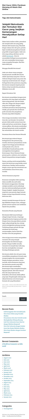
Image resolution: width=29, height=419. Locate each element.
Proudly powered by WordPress (14, 416)
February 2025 (8, 395)
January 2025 (8, 397)
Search (4, 296)
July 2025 (6, 384)
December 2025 (8, 374)
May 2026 (7, 364)
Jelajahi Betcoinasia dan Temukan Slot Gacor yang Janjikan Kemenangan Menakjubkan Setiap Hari (13, 30)
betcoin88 (16, 284)
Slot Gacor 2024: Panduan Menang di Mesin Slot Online (14, 7)
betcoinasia (9, 56)
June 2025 (7, 386)
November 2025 (8, 376)
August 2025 (7, 382)
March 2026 (7, 368)
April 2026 (7, 366)
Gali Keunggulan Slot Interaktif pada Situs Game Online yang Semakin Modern (14, 314)
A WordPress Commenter (9, 344)
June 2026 (7, 362)
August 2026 (7, 358)
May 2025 (7, 389)
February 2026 (8, 370)
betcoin (11, 284)
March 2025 (7, 393)
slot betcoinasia (17, 286)
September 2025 (8, 380)
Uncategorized (8, 408)
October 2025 (8, 378)
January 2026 (8, 372)
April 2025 (7, 391)
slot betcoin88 (9, 286)
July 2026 (6, 360)
